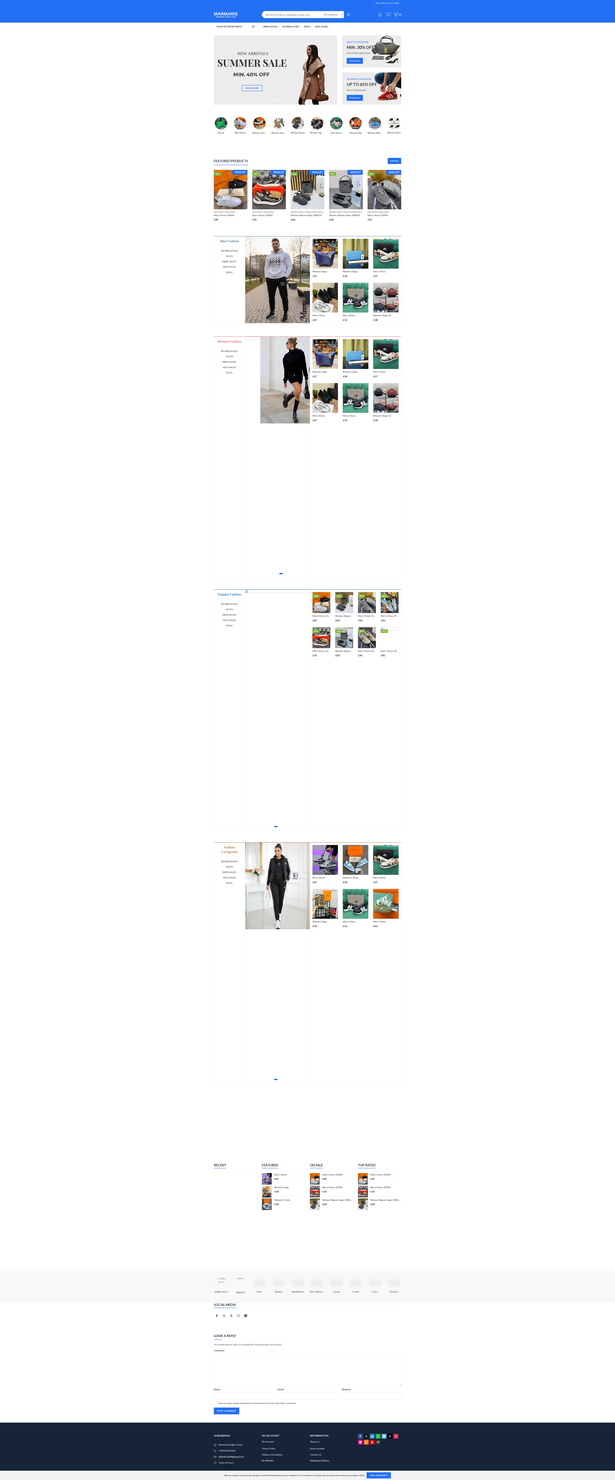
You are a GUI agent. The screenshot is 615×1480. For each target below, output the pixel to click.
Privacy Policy (268, 1448)
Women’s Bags (319, 271)
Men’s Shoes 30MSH (368, 651)
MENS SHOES (230, 212)
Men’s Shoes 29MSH (391, 616)
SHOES (229, 256)
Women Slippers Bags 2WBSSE (306, 215)
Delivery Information (272, 1454)
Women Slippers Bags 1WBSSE (344, 215)
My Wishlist (268, 1460)
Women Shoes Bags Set (315, 212)
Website (346, 1389)
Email (281, 1389)
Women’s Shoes (320, 877)
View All (394, 161)
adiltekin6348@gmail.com (231, 1456)
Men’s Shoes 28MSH (391, 651)
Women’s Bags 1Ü (382, 315)
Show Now (354, 60)
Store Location (317, 1448)
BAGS (229, 272)
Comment (220, 1350)
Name (217, 1389)
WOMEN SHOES (297, 212)
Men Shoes (219, 212)
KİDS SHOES (229, 266)
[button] (274, 573)
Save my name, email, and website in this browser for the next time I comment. (257, 1403)
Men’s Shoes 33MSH (224, 215)
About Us (315, 1441)
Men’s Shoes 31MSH (378, 215)
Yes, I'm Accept (379, 1475)
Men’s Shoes (318, 315)
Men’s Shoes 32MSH (262, 215)
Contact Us (315, 1454)
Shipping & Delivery (319, 1460)
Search (348, 14)
